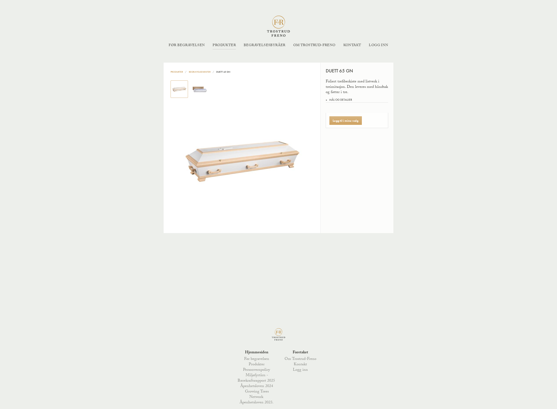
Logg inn (378, 45)
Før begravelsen (187, 45)
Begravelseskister (200, 71)
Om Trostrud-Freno (314, 45)
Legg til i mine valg (345, 121)
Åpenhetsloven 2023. (256, 402)
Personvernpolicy (256, 370)
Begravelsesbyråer (264, 45)
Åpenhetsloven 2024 (256, 386)
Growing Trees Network (257, 395)
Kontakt (352, 45)
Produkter (224, 45)
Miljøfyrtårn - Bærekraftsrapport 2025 (256, 378)
